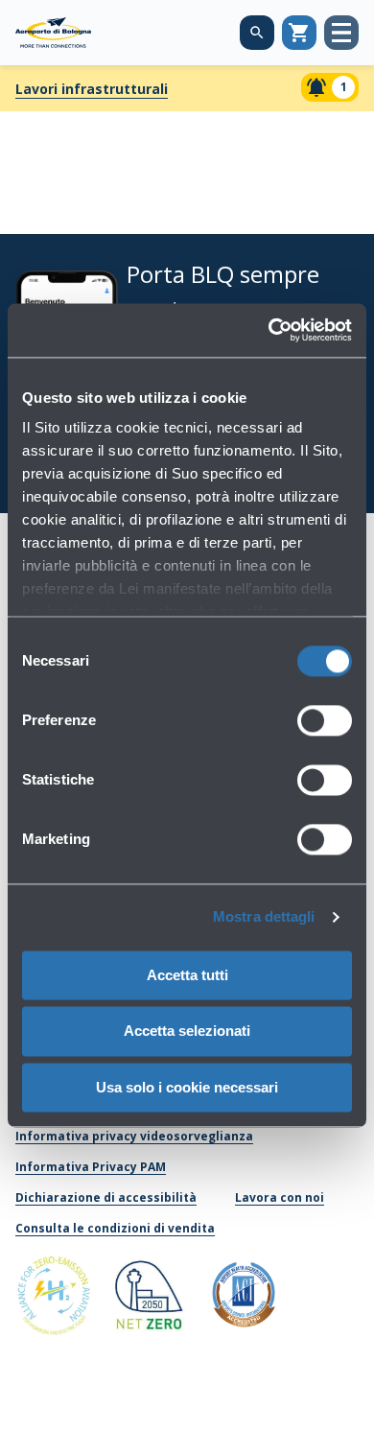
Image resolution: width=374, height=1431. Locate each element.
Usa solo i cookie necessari (187, 1087)
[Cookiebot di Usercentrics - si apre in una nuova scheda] (269, 329)
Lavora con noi (279, 1197)
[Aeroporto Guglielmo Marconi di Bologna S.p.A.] (53, 32)
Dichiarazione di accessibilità (106, 1197)
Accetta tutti (187, 975)
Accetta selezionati (187, 1031)
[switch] (324, 720)
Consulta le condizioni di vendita (115, 1228)
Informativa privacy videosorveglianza (134, 1136)
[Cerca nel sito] (257, 32)
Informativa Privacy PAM (90, 1167)
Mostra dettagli (264, 916)
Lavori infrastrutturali (91, 89)
